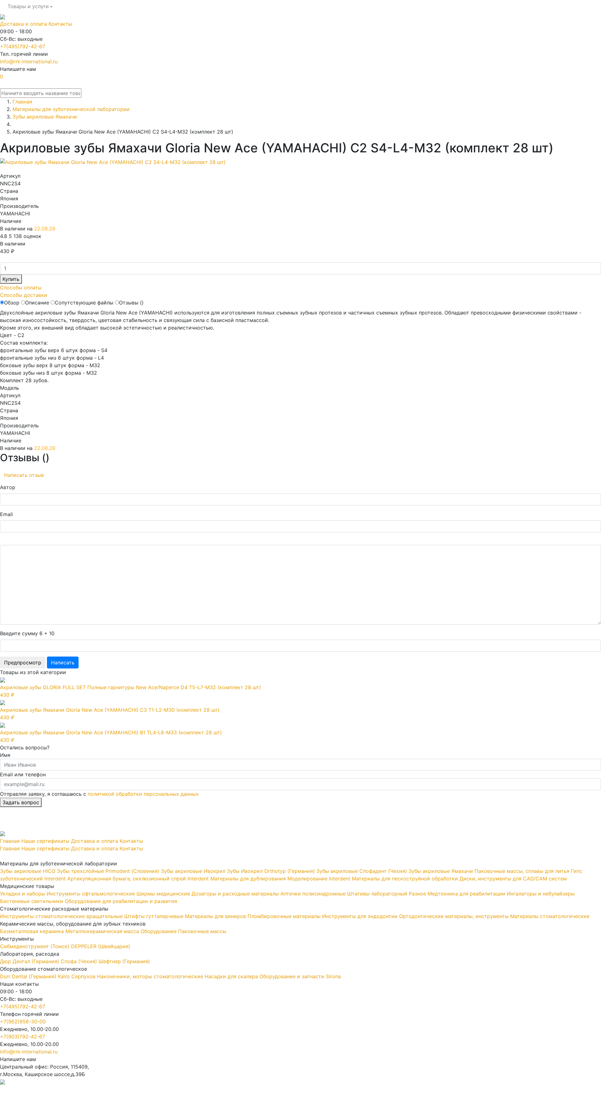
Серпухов (83, 976)
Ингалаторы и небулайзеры (541, 893)
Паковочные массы (202, 931)
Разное (417, 893)
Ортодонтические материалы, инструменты (454, 916)
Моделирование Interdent (318, 878)
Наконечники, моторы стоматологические (150, 976)
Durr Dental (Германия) (28, 976)
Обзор (11, 302)
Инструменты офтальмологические (91, 893)
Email (6, 514)
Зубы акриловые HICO (27, 871)
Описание (37, 302)
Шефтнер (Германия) (124, 961)
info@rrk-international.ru (29, 61)
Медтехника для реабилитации (466, 893)
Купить (11, 279)
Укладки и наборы (22, 893)
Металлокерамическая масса (102, 931)
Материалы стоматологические (549, 916)
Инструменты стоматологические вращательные (61, 916)
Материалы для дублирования (248, 878)
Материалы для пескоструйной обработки (405, 878)
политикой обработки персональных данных (143, 794)
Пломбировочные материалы (284, 916)
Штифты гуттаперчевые (153, 916)
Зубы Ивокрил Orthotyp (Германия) (271, 871)
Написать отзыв (24, 475)
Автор (7, 487)
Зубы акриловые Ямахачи (440, 871)
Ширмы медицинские (163, 893)
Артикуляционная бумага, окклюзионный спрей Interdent (138, 878)
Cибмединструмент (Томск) (34, 946)
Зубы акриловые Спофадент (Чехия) (361, 871)
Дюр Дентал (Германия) (29, 961)
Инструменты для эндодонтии (360, 916)
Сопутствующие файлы (84, 302)
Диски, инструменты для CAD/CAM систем (513, 878)
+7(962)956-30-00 (23, 1021)
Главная (10, 841)
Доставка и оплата (23, 24)
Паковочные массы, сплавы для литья (522, 871)
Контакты (60, 24)
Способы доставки (23, 295)
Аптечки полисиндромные (313, 893)
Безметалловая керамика (32, 931)
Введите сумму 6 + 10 (27, 633)
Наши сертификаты (45, 841)
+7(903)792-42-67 (22, 1036)
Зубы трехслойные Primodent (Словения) (108, 871)
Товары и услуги (28, 6)
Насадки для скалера (231, 976)
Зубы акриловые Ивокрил (193, 871)
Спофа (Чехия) (79, 961)
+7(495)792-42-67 (22, 46)
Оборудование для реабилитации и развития (121, 901)
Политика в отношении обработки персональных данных (71, 1089)
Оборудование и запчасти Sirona (300, 976)
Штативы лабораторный (377, 893)
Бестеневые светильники (31, 901)
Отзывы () (131, 302)
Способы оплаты (21, 287)
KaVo (64, 976)
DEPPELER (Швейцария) (100, 946)
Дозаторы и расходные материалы (235, 893)
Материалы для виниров (215, 916)
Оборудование (159, 931)
